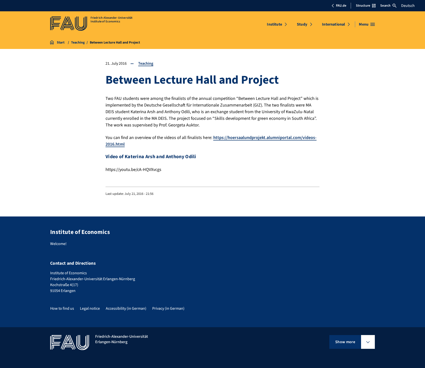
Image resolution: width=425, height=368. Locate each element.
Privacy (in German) (168, 308)
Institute (274, 24)
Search (385, 5)
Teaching (145, 63)
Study (302, 24)
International (333, 24)
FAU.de (341, 5)
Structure (363, 5)
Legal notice (90, 308)
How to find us (62, 308)
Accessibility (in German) (126, 308)
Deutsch (408, 5)
